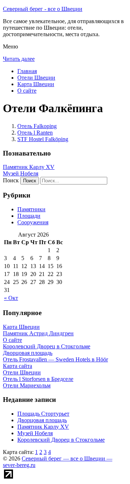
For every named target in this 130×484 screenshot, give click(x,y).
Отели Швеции (36, 78)
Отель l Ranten (35, 133)
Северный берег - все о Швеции (42, 9)
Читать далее (19, 59)
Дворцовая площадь (42, 420)
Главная (27, 71)
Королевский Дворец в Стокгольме (61, 440)
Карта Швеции (35, 84)
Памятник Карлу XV (29, 167)
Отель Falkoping (37, 126)
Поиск (11, 180)
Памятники (31, 209)
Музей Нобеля (20, 173)
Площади (28, 216)
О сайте (26, 91)
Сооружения (32, 222)
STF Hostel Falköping (42, 139)
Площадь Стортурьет (43, 414)
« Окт (11, 298)
